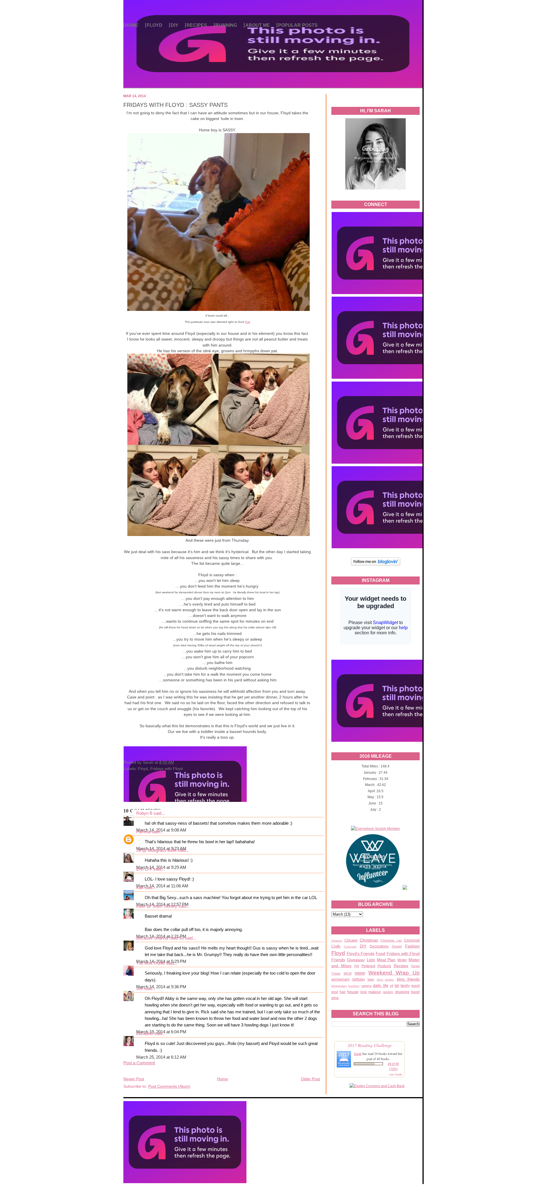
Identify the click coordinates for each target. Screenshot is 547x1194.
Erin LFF (144, 869)
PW (356, 966)
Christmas (369, 940)
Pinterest (368, 966)
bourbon (354, 985)
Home (222, 1079)
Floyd (338, 953)
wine (335, 998)
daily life (380, 985)
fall (397, 986)
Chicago (351, 940)
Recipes (401, 965)
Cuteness (350, 946)
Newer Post (133, 1079)
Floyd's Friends (361, 953)
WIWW (360, 973)
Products (384, 966)
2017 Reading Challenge (370, 1045)
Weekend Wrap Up (394, 973)
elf (391, 985)
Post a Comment (139, 1063)
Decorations (379, 946)
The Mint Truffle (150, 963)
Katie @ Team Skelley (156, 906)
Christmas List (391, 940)
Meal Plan (386, 959)
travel (415, 992)
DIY (174, 25)
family (405, 986)
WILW (348, 973)
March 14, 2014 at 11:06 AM (162, 886)
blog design (385, 979)
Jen (139, 988)
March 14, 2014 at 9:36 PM (161, 987)
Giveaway (356, 959)
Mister (402, 960)
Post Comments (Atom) (169, 1086)
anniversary (340, 979)
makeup (374, 992)
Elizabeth (144, 1033)
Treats (335, 973)
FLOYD (154, 25)
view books (395, 1074)
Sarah (358, 1053)
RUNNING (226, 25)
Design (397, 946)
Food (380, 953)
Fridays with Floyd (403, 953)
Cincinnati (412, 940)
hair (343, 992)
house (352, 991)
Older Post (310, 1079)
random (388, 992)
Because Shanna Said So (160, 938)
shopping (402, 992)
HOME (131, 25)
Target (415, 966)
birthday (358, 979)
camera (366, 985)
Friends (338, 959)
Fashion (412, 946)
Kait (247, 321)
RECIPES (197, 25)
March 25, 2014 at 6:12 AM (161, 1057)
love (363, 992)
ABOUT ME (257, 25)
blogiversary (339, 985)
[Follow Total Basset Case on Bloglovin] (376, 565)
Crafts (335, 946)
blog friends (408, 979)
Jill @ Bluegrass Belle (156, 850)
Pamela (143, 832)
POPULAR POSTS (298, 25)
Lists (371, 959)
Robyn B (144, 813)
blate (371, 979)
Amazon (336, 940)
